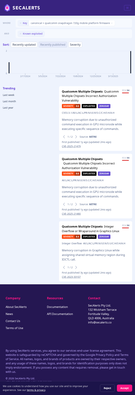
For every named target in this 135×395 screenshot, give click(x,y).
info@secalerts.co (100, 322)
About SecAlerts (16, 307)
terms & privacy (36, 390)
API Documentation (60, 314)
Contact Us (13, 321)
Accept (124, 388)
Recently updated (24, 45)
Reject (107, 388)
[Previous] (64, 137)
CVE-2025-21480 (71, 213)
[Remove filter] (20, 23)
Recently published (52, 45)
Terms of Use (14, 328)
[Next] (76, 137)
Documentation (57, 307)
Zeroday (104, 106)
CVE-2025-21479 (71, 146)
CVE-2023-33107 (71, 276)
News (9, 314)
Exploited (89, 106)
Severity (75, 45)
